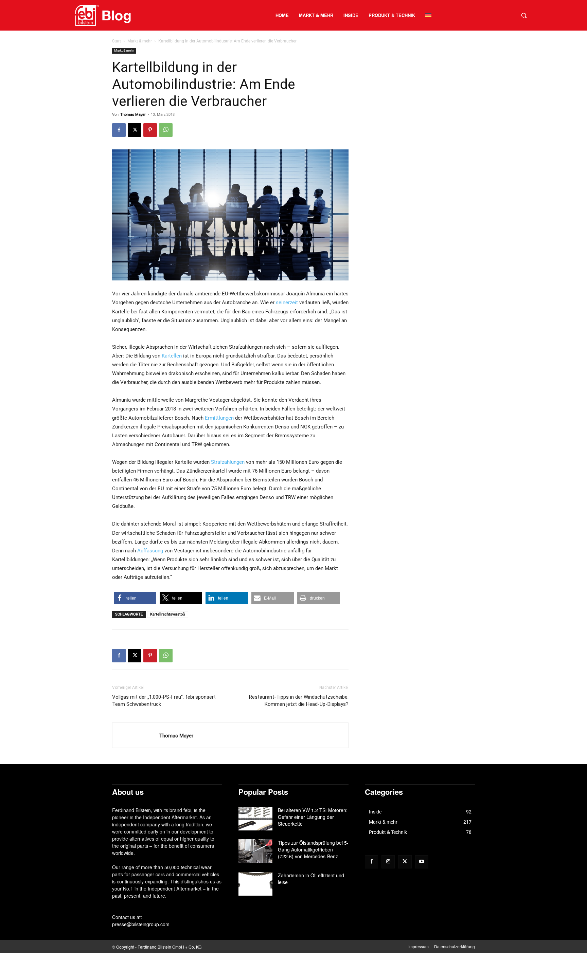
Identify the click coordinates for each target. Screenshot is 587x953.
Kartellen (172, 356)
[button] (524, 15)
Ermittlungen (219, 418)
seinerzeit (287, 302)
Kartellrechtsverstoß (167, 614)
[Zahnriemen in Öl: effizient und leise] (255, 884)
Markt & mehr (139, 41)
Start (116, 41)
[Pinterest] (150, 130)
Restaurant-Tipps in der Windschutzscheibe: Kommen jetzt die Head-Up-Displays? (299, 700)
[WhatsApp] (166, 130)
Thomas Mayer (133, 114)
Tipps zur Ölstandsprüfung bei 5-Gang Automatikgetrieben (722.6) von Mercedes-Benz (313, 849)
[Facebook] (119, 130)
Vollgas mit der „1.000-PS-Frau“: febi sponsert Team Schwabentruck (164, 700)
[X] (134, 130)
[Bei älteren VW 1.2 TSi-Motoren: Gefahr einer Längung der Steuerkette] (255, 818)
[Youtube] (421, 861)
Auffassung (150, 551)
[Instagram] (388, 861)
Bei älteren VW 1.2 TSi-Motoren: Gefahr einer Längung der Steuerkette (313, 817)
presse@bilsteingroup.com (141, 924)
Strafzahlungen (228, 462)
